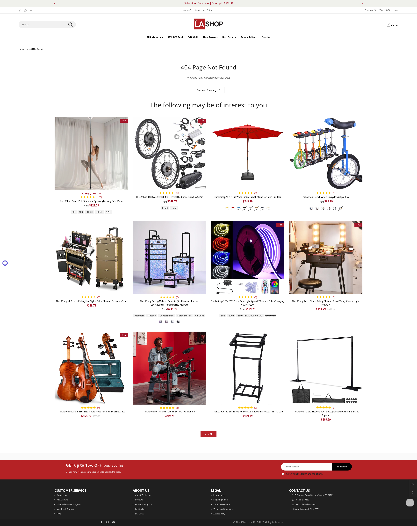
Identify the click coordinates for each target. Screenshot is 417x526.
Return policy (219, 495)
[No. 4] (178, 321)
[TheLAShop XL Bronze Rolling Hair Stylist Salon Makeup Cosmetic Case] (91, 257)
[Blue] (239, 208)
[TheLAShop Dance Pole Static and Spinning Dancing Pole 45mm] (91, 153)
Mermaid (139, 315)
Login (395, 10)
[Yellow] (340, 208)
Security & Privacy (221, 504)
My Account (62, 499)
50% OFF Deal (175, 37)
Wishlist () (385, 10)
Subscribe (342, 466)
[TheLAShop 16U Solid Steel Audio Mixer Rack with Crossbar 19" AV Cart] (247, 368)
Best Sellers (229, 37)
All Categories (155, 37)
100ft (231, 315)
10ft (81, 212)
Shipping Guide (220, 499)
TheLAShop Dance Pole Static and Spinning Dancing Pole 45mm (91, 201)
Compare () (370, 10)
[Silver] (334, 208)
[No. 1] (160, 321)
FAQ (59, 513)
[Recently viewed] (413, 492)
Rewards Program (143, 504)
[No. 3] (172, 321)
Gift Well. (193, 37)
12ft (108, 212)
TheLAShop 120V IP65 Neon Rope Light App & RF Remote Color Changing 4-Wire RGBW (247, 303)
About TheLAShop (143, 495)
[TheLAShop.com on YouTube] (113, 522)
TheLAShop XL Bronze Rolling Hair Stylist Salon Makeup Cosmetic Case (91, 301)
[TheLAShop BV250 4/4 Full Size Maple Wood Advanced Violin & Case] (91, 368)
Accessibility (219, 513)
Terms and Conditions (223, 509)
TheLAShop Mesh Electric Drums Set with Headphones (169, 411)
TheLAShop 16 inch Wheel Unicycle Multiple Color (325, 196)
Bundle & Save (249, 37)
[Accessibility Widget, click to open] (5, 263)
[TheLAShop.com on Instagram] (107, 522)
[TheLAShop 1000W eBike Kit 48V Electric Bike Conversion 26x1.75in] (169, 153)
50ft (223, 315)
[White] (250, 208)
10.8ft (90, 212)
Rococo (152, 315)
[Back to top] (413, 484)
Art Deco (199, 315)
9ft (73, 212)
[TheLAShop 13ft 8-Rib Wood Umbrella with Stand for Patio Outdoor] (247, 153)
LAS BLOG (139, 513)
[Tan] (256, 208)
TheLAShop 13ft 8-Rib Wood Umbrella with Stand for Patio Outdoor (247, 196)
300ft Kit (270, 315)
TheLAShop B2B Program (69, 504)
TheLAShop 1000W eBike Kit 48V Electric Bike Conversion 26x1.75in (169, 196)
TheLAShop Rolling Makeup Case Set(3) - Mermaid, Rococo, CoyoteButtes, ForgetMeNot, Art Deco (169, 303)
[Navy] (262, 208)
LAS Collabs (140, 509)
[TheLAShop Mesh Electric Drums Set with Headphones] (169, 368)
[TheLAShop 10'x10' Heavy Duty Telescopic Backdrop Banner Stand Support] (325, 368)
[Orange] (329, 208)
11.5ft (99, 212)
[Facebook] (20, 10)
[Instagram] (25, 10)
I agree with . (304, 473)
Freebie (266, 37)
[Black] (244, 208)
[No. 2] (166, 321)
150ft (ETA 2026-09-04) (250, 315)
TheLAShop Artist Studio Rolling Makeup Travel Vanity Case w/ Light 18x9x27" (326, 303)
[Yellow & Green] (323, 208)
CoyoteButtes (166, 315)
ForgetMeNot (184, 315)
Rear (174, 208)
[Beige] (227, 208)
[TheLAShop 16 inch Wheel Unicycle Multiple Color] (325, 153)
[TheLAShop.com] (208, 24)
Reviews (139, 499)
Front (165, 208)
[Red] (233, 208)
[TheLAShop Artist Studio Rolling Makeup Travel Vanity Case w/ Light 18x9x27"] (325, 257)
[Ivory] (268, 208)
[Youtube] (31, 10)
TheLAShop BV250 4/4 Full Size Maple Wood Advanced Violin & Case (91, 411)
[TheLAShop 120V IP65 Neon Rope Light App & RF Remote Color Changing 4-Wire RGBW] (247, 257)
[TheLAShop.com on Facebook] (101, 522)
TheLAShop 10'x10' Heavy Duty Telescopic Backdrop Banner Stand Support (325, 413)
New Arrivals (210, 37)
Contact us (62, 495)
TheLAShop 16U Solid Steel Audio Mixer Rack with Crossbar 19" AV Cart (247, 411)
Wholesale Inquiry (65, 509)
